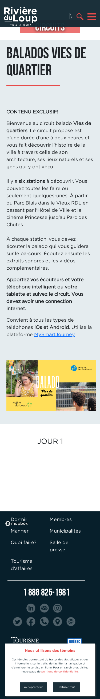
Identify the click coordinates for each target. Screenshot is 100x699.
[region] (50, 488)
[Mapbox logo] (16, 523)
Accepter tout (33, 687)
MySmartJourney (54, 334)
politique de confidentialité (59, 671)
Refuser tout (67, 687)
